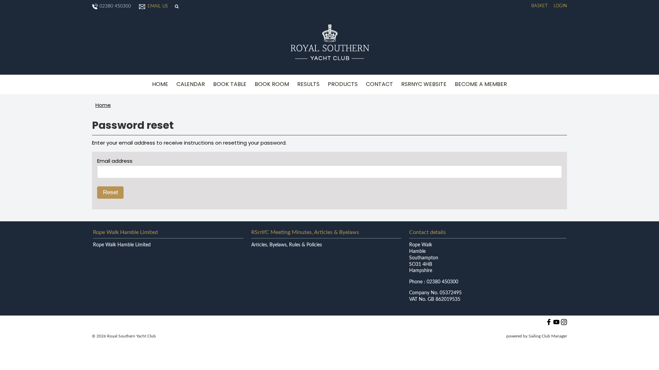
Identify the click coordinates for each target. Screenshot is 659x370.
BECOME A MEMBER (481, 84)
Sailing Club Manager (548, 336)
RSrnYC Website (424, 84)
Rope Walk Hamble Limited (122, 245)
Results (308, 84)
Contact (379, 84)
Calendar (190, 84)
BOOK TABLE (229, 84)
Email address (114, 160)
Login (560, 6)
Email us (158, 6)
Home (160, 84)
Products (343, 84)
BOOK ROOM (272, 84)
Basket (539, 6)
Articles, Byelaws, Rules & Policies (286, 245)
